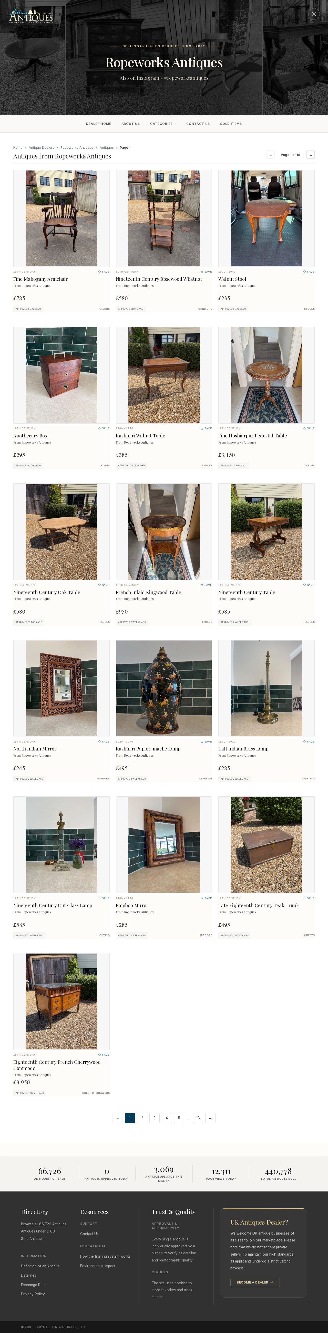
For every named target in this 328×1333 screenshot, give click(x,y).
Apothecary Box (30, 435)
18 (198, 1118)
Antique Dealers (41, 147)
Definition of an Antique (40, 1266)
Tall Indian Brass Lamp (243, 748)
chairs (104, 309)
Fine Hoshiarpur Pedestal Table (252, 435)
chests (309, 935)
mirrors (103, 778)
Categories (161, 124)
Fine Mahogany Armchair (40, 279)
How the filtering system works (105, 1256)
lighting (205, 778)
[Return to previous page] (314, 14)
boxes (105, 465)
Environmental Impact (97, 1266)
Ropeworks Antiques (77, 147)
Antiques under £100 (38, 1231)
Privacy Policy (33, 1294)
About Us (130, 124)
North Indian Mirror (34, 748)
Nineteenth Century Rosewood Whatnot (159, 279)
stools (309, 309)
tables (207, 465)
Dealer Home (98, 124)
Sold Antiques (32, 1239)
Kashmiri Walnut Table (140, 435)
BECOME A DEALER (253, 1282)
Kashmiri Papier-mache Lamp (148, 748)
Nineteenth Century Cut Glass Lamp (52, 905)
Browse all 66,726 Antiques (43, 1224)
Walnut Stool (232, 279)
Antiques (107, 147)
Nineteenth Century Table (246, 592)
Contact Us (198, 124)
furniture (204, 309)
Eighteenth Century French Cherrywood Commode (57, 1065)
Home (18, 147)
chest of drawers (96, 1093)
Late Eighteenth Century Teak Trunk (258, 905)
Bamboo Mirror (132, 905)
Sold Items (231, 124)
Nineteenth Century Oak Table (46, 592)
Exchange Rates (34, 1285)
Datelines (28, 1275)
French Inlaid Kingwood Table (148, 592)
